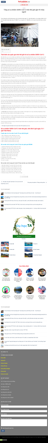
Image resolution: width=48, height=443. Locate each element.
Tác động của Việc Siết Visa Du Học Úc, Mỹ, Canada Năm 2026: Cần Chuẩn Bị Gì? (20, 345)
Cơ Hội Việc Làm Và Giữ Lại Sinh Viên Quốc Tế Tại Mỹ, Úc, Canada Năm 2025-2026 (21, 337)
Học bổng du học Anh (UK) (6, 392)
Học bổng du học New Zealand (7, 397)
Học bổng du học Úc (5, 389)
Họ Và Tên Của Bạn (4, 404)
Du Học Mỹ (12, 243)
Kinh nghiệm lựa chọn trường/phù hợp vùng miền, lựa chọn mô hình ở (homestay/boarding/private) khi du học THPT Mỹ (25, 197)
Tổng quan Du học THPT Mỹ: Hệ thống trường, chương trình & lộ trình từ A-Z (19, 333)
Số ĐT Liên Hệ (4, 413)
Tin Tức (24, 8)
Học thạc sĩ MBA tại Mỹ (6, 384)
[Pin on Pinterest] (25, 177)
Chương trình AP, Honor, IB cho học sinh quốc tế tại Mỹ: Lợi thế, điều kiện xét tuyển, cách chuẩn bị (23, 200)
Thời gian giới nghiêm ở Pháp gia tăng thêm (36, 182)
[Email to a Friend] (23, 177)
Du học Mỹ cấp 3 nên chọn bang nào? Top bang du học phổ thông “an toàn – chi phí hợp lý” (22, 193)
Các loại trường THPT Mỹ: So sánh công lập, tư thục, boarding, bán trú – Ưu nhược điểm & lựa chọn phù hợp (25, 209)
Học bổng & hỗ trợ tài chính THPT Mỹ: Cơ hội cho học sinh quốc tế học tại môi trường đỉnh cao (23, 204)
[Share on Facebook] (21, 177)
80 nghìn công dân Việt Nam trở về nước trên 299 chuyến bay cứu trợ (16, 125)
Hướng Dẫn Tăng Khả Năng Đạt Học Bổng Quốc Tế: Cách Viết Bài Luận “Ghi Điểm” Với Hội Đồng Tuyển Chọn (25, 342)
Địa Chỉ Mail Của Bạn (5, 409)
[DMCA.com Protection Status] (3, 439)
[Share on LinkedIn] (27, 177)
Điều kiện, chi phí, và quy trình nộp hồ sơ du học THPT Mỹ (15, 329)
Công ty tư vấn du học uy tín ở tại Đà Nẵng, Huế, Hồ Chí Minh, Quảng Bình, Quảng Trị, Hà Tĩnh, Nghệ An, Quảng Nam (24, 437)
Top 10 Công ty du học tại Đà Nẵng (8, 381)
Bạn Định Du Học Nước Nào (6, 418)
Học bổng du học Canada (6, 394)
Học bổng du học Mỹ (5, 386)
